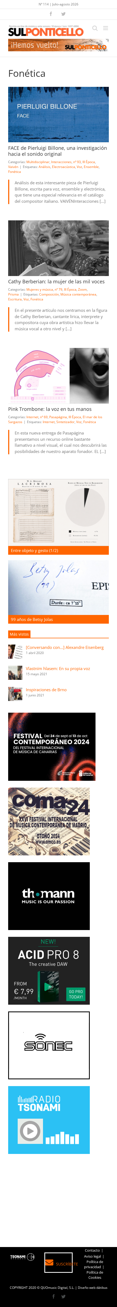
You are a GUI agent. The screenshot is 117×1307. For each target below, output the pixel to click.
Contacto (92, 1250)
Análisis (44, 166)
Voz (79, 166)
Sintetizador (65, 422)
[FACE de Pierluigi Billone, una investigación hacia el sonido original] (58, 114)
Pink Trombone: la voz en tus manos (50, 409)
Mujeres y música (39, 289)
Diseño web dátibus (92, 1287)
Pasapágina (58, 417)
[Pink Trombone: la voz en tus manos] (58, 376)
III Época (88, 162)
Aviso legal (92, 1256)
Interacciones (61, 162)
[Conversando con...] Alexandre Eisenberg (65, 647)
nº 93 (77, 162)
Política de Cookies (95, 1275)
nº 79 (58, 289)
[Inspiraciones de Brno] (15, 690)
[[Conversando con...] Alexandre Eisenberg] (15, 647)
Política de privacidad (93, 1264)
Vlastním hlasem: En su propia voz (58, 668)
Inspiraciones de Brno (46, 689)
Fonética (14, 171)
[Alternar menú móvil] (106, 28)
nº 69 (44, 417)
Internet (32, 417)
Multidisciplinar (38, 162)
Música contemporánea (78, 294)
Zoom (82, 289)
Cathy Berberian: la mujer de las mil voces (56, 281)
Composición (49, 294)
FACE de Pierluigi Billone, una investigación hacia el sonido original (57, 151)
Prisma (13, 294)
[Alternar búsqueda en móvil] (95, 28)
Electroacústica (63, 166)
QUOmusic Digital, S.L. (57, 1287)
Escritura (15, 299)
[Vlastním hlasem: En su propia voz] (15, 668)
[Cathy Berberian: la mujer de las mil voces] (58, 248)
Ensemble (91, 166)
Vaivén (13, 166)
